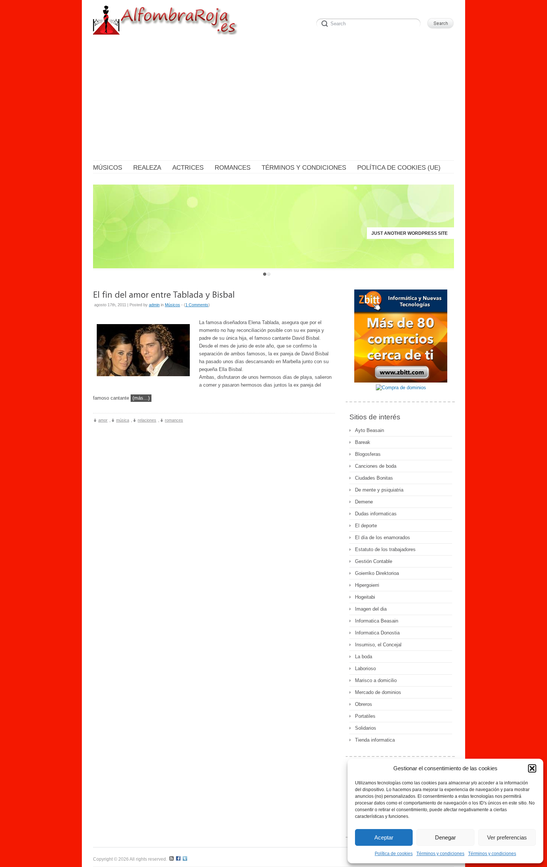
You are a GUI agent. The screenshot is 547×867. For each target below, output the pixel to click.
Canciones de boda (375, 466)
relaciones (147, 420)
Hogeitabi (365, 597)
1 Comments (196, 305)
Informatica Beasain (376, 621)
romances (174, 420)
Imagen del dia (371, 609)
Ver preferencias (507, 837)
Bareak (362, 442)
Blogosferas (368, 454)
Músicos (172, 305)
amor (103, 420)
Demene (364, 502)
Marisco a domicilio (376, 680)
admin (154, 305)
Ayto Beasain (369, 430)
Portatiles (365, 716)
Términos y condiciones (440, 853)
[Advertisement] (273, 99)
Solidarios (365, 728)
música (122, 420)
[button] (532, 768)
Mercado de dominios (378, 692)
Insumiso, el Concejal (378, 644)
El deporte (366, 525)
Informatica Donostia (377, 633)
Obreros (363, 704)
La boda (363, 656)
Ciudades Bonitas (374, 478)
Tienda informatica (375, 740)
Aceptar (383, 837)
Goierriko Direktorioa (377, 573)
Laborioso (365, 668)
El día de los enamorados (382, 537)
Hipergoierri (367, 585)
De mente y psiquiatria (379, 490)
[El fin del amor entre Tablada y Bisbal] (164, 294)
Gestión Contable (373, 561)
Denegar (445, 837)
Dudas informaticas (376, 513)
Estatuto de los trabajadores (385, 549)
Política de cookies (394, 853)
